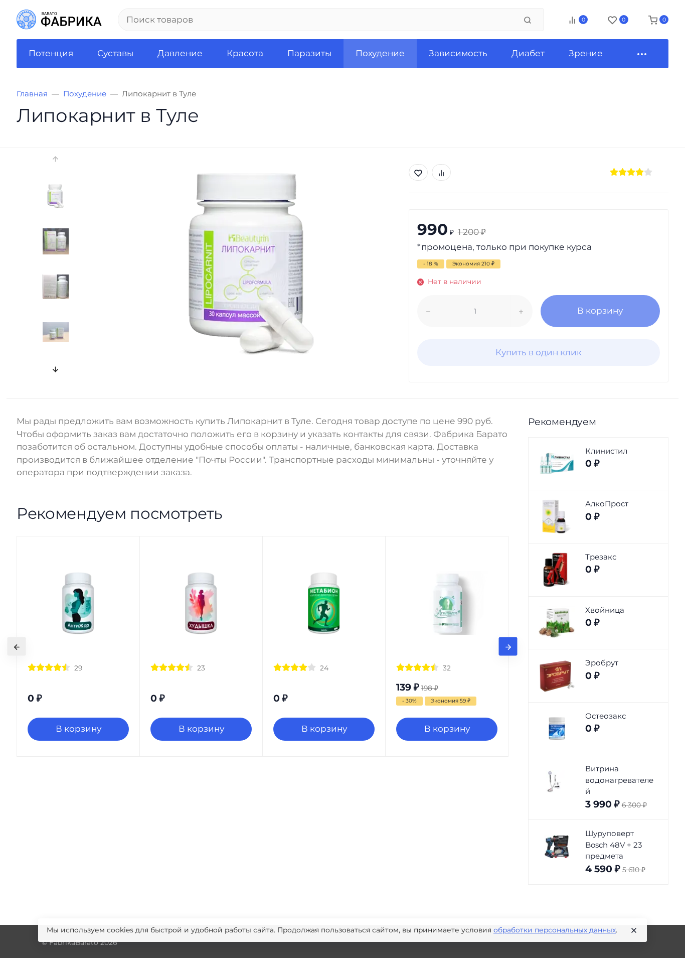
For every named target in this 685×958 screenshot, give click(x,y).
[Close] (633, 930)
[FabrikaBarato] (59, 20)
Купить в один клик (538, 352)
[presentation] (55, 159)
